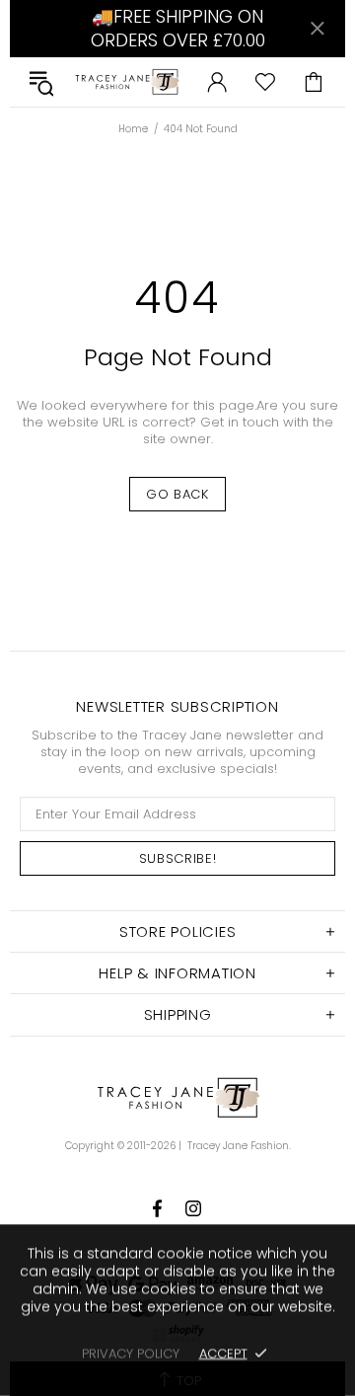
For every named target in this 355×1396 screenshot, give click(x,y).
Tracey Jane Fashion (126, 82)
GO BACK (177, 494)
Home (133, 129)
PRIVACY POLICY (130, 1353)
